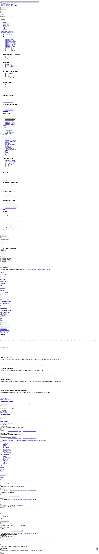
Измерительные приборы (10, 144)
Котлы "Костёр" (8, 194)
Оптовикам (5, 29)
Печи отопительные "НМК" (10, 204)
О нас (4, 28)
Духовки (6, 84)
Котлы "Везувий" (8, 193)
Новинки (4, 22)
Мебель (6, 145)
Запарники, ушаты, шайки (10, 141)
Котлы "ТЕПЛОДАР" (9, 195)
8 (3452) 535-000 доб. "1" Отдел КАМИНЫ (9, 5)
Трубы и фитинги (6, 186)
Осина (6, 178)
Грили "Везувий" (8, 164)
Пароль (1, 519)
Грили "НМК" (8, 167)
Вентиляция (7, 143)
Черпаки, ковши (8, 154)
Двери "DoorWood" (9, 73)
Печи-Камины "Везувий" (10, 119)
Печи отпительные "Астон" (10, 208)
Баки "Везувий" (8, 97)
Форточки (7, 176)
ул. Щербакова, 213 (25, 2)
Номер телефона (3, 250)
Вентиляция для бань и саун (8, 78)
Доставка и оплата (6, 24)
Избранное (2, 31)
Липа (6, 175)
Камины (4, 125)
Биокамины (7, 131)
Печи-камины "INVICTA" (10, 117)
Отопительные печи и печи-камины (9, 248)
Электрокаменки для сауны (8, 51)
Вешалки (7, 142)
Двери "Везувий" (8, 76)
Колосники (7, 87)
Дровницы (7, 185)
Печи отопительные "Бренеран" (11, 202)
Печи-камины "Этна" (9, 121)
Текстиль (7, 153)
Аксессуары (5, 134)
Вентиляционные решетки (10, 184)
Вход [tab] (4, 515)
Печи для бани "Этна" (9, 48)
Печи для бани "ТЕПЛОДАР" (11, 43)
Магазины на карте (4, 398)
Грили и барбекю (6, 155)
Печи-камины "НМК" (9, 120)
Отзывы (4, 27)
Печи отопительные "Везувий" (11, 203)
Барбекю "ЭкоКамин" (9, 163)
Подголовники (8, 147)
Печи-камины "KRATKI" (10, 123)
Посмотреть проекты (11, 235)
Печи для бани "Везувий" (10, 42)
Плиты (6, 88)
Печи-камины (5, 111)
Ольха (6, 177)
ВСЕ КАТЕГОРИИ (4, 332)
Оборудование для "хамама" (8, 77)
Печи (6, 56)
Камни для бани (6, 58)
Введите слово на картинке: (6, 536)
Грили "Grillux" (8, 165)
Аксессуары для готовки (10, 160)
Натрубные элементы (9, 146)
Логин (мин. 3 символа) (5, 527)
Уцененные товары (6, 23)
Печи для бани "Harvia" (9, 49)
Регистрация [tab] (5, 516)
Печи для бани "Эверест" (10, 46)
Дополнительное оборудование (11, 196)
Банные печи (4, 245)
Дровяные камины (8, 130)
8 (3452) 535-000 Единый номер (6, 4)
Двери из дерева (8, 75)
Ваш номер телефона (4, 496)
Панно (6, 150)
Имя (1, 532)
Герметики (7, 106)
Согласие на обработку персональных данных (37, 440)
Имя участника (3, 249)
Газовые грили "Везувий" (10, 162)
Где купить (5, 26)
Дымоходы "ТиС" (8, 64)
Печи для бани (5, 443)
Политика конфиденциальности (21, 440)
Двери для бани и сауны (7, 68)
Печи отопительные (7, 449)
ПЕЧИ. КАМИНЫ (5, 414)
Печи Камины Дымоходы (6, 401)
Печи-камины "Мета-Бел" (10, 124)
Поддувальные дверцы (9, 89)
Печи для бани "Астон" (9, 40)
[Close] (0, 479)
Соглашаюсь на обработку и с (19, 533)
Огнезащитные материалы (10, 109)
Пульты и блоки (8, 57)
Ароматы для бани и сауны (10, 140)
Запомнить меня (5, 520)
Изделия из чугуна (8, 86)
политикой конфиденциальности (43, 269)
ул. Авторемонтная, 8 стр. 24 (34, 2)
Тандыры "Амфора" (9, 168)
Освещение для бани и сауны (10, 149)
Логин (1, 518)
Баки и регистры (6, 93)
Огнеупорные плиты (9, 110)
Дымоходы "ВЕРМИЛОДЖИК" (11, 65)
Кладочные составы (9, 107)
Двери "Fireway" (8, 74)
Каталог (3, 19)
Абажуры (7, 139)
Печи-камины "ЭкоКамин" (10, 115)
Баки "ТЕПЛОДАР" (9, 98)
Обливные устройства (9, 148)
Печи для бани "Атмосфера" (10, 41)
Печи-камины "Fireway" (9, 122)
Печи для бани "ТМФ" (9, 45)
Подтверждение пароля (5, 530)
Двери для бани (6, 447)
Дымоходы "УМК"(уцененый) (11, 66)
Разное (4, 209)
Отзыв (1, 252)
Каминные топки (5, 247)
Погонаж (4, 169)
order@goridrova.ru (4, 3)
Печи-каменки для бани (7, 34)
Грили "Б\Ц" (7, 166)
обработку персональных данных (28, 269)
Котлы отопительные (7, 189)
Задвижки (7, 85)
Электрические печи (7, 450)
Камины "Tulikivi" (8, 133)
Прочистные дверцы (9, 90)
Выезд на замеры (6, 25)
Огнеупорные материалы (8, 102)
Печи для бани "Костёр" (9, 39)
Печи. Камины (4, 421)
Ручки (6, 151)
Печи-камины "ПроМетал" (10, 118)
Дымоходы (5, 59)
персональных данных (16, 533)
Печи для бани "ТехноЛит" (10, 44)
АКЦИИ (2, 272)
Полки (6, 152)
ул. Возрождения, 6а (11, 2)
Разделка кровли (8, 67)
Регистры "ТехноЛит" (9, 101)
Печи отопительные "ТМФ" (10, 207)
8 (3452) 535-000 (11, 32)
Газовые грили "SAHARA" (10, 161)
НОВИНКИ (2, 271)
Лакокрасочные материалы (10, 215)
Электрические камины (9, 132)
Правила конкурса (4, 241)
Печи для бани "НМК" (9, 47)
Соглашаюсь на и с (19, 431)
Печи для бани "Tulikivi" (10, 50)
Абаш (6, 174)
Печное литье (5, 79)
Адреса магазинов (20, 2)
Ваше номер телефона (4, 487)
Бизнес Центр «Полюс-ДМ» (7, 408)
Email (1, 528)
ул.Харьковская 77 (18, 2)
